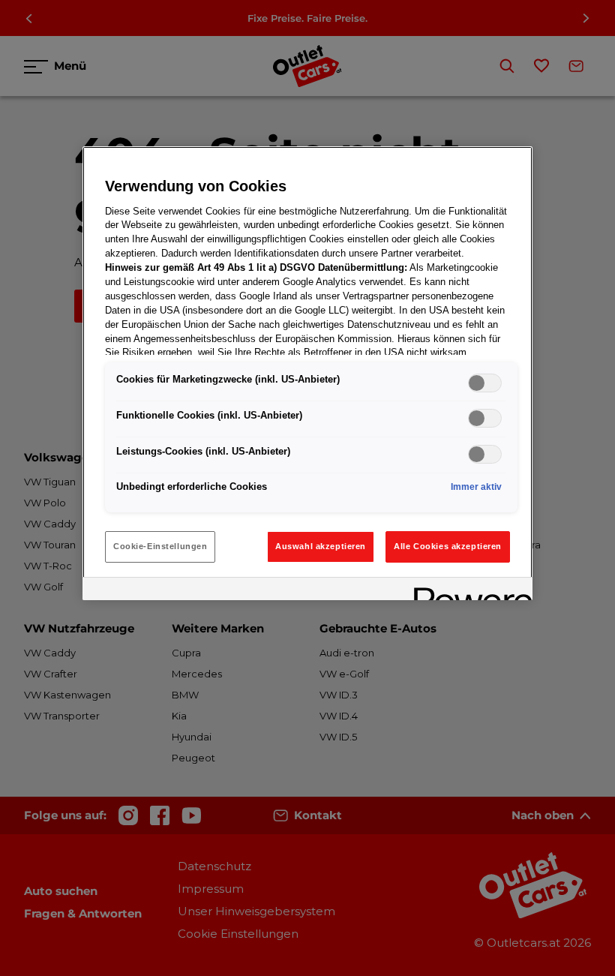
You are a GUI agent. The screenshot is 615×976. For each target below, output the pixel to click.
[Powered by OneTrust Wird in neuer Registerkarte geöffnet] (468, 590)
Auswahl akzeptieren (320, 546)
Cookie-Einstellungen (160, 546)
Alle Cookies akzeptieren (448, 546)
